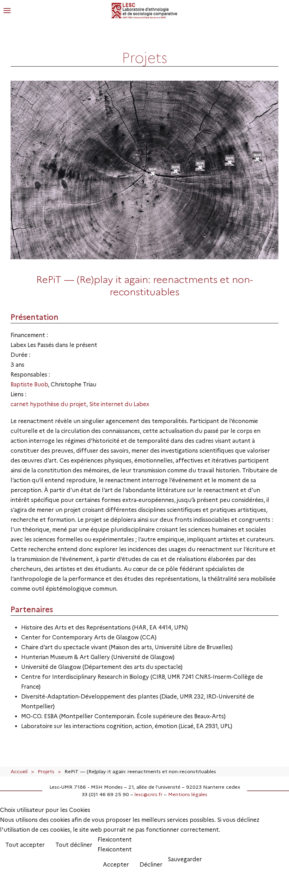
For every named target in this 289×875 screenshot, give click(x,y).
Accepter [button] (116, 864)
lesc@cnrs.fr (148, 794)
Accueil (19, 771)
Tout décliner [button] (73, 845)
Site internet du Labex (119, 404)
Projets (46, 771)
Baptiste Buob (29, 384)
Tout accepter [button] (25, 845)
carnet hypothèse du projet (48, 404)
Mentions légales (187, 794)
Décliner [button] (151, 864)
